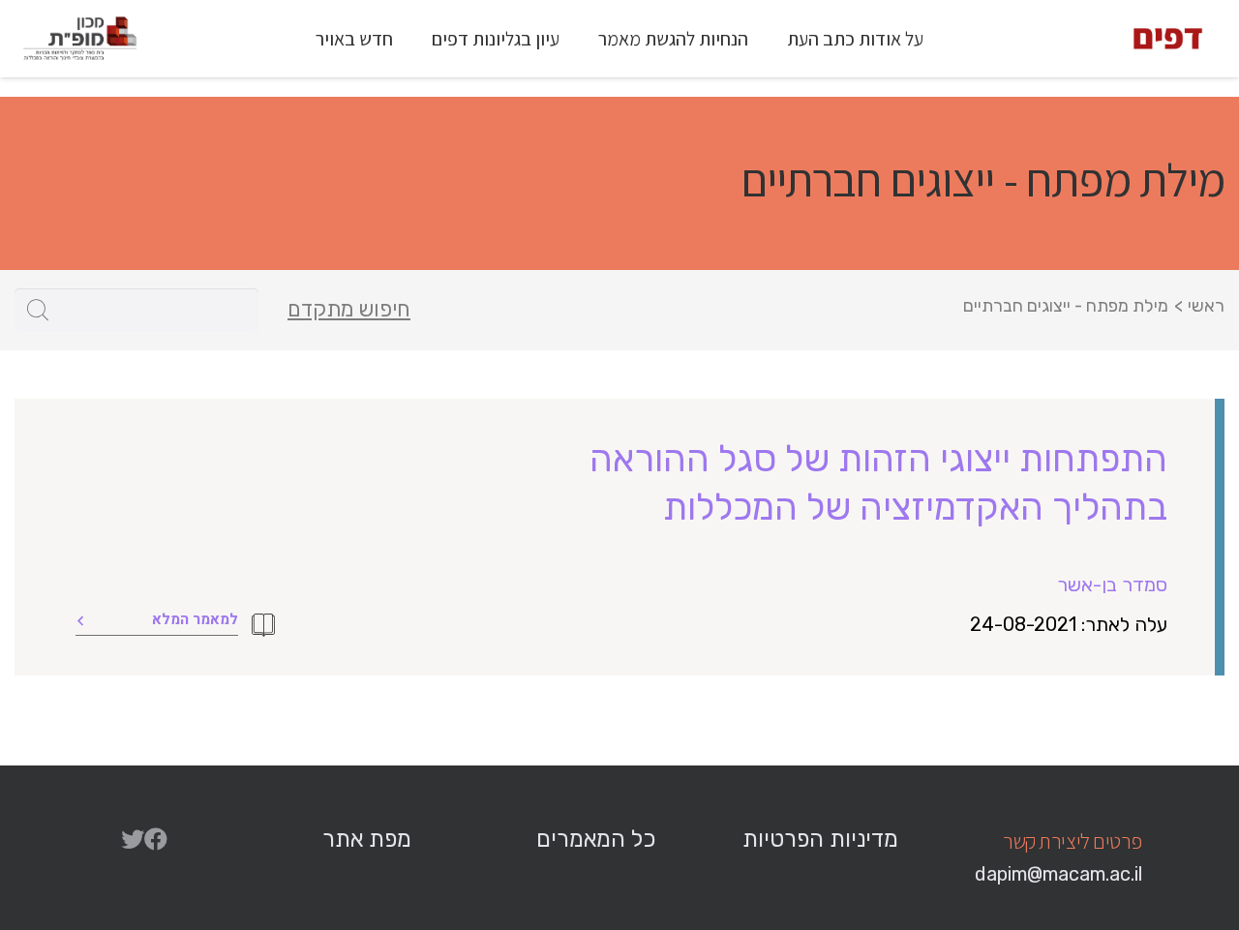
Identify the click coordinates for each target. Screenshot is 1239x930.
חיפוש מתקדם (348, 309)
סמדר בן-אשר (1112, 584)
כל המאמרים (595, 839)
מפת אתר (366, 839)
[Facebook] (155, 839)
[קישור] (1168, 39)
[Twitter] (132, 839)
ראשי (1206, 305)
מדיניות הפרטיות (820, 839)
